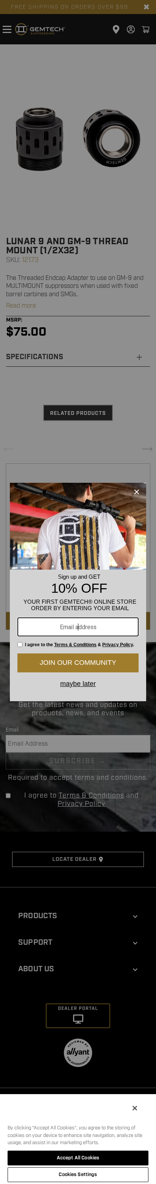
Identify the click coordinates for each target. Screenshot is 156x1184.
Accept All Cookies (78, 1158)
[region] (78, 1138)
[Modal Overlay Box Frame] (78, 592)
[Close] (134, 1108)
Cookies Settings (78, 1174)
